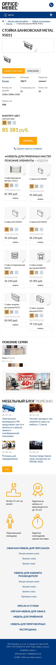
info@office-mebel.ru (28, 650)
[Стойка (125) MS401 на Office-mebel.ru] (40, 169)
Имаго (4, 358)
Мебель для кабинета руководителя (28, 574)
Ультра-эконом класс (29, 553)
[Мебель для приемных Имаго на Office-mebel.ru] (14, 349)
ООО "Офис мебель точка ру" (38, 646)
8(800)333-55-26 (34, 654)
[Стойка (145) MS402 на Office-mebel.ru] (15, 212)
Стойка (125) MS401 (38, 179)
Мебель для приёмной (28, 616)
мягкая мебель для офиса (28, 611)
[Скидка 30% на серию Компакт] (28, 381)
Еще (7, 469)
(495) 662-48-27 (21, 654)
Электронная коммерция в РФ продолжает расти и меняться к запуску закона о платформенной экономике (13, 427)
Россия (5, 81)
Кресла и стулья (28, 605)
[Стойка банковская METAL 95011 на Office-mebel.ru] (28, 45)
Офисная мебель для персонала (28, 548)
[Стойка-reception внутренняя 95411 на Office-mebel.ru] (15, 297)
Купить (28, 140)
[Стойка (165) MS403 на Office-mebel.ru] (40, 212)
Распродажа (28, 629)
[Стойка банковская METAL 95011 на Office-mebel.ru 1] (7, 60)
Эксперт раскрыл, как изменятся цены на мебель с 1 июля (40, 421)
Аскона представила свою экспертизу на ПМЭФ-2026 (40, 458)
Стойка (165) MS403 (38, 222)
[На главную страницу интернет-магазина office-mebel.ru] (10, 5)
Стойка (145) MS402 (13, 222)
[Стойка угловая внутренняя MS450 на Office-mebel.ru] (40, 255)
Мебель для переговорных (28, 624)
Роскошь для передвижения (10, 457)
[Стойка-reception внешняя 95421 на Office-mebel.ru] (40, 299)
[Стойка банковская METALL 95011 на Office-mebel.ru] (15, 169)
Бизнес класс (29, 563)
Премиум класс (29, 596)
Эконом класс (29, 558)
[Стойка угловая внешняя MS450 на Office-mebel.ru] (15, 255)
